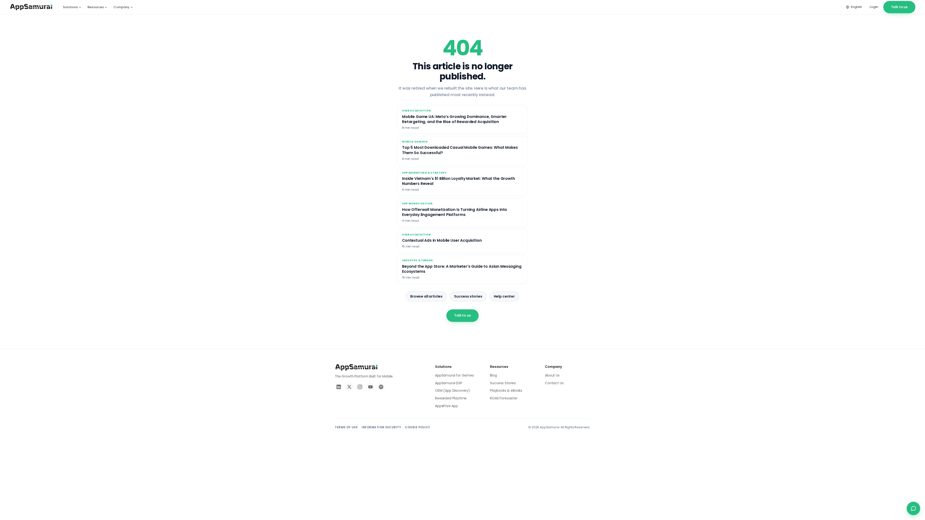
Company (121, 7)
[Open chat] (913, 508)
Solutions (70, 7)
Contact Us (554, 383)
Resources (95, 7)
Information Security (381, 427)
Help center (504, 296)
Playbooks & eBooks (506, 390)
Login (874, 7)
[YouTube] (370, 387)
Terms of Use (346, 427)
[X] (349, 387)
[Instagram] (360, 387)
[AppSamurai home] (31, 7)
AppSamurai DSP (448, 383)
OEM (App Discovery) (452, 390)
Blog (493, 375)
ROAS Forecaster (503, 398)
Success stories (468, 296)
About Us (552, 375)
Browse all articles (426, 296)
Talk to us (899, 7)
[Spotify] (381, 387)
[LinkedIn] (339, 387)
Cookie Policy (417, 427)
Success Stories (503, 383)
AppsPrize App (446, 405)
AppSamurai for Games (454, 375)
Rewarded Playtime (451, 398)
